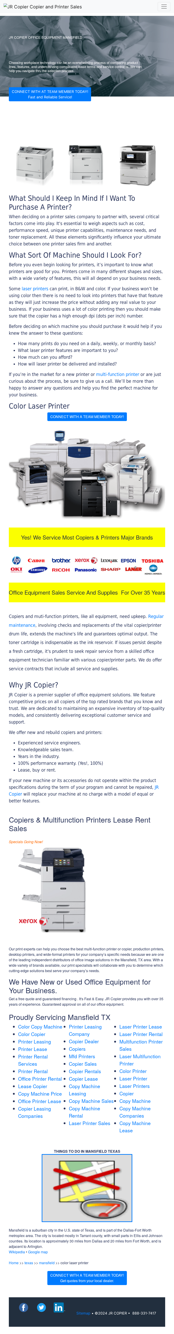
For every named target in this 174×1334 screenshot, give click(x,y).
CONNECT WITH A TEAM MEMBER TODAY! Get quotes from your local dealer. (87, 1278)
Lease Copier (32, 1086)
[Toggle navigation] (164, 6)
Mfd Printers (82, 1056)
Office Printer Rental (40, 1078)
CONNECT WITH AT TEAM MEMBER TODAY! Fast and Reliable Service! (50, 94)
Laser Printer (133, 1078)
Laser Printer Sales (89, 1123)
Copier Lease (83, 1078)
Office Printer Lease (39, 1101)
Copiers (77, 1048)
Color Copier (31, 1034)
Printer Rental (33, 1071)
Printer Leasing (34, 1041)
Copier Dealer (84, 1041)
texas (28, 1262)
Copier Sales (83, 1063)
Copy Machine (135, 1100)
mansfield (47, 1262)
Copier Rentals (85, 1071)
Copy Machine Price (40, 1093)
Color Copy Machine (40, 1026)
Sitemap (83, 1313)
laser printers (36, 288)
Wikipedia (17, 1251)
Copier (126, 1093)
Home (14, 1262)
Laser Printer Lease (140, 1026)
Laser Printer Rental (141, 1034)
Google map (38, 1251)
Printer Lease (32, 1049)
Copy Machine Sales (91, 1100)
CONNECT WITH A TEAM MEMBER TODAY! (87, 416)
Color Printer (133, 1071)
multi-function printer (117, 374)
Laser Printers (134, 1085)
